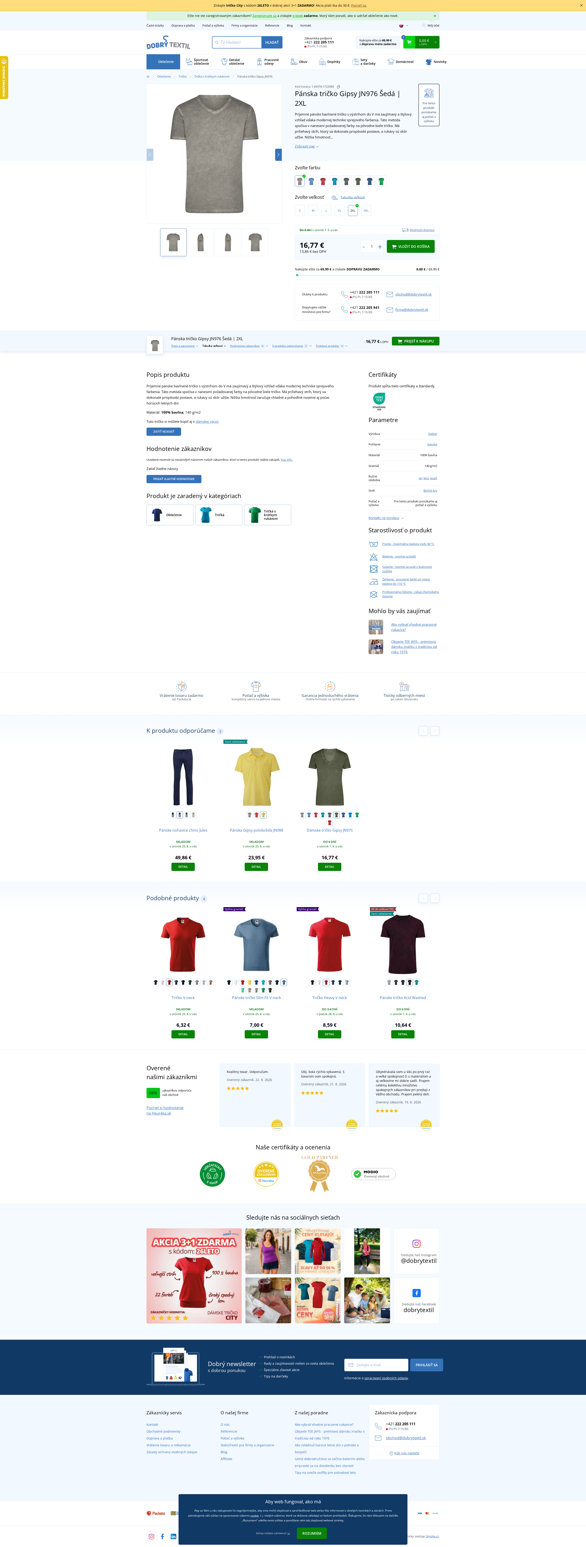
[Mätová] (242, 990)
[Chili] (329, 822)
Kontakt (305, 25)
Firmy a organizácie (244, 25)
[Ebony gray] (270, 990)
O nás (225, 1424)
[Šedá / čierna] (389, 982)
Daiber (432, 434)
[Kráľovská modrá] (176, 982)
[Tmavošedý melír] (197, 982)
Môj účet (434, 25)
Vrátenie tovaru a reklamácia (168, 1445)
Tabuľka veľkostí (353, 197)
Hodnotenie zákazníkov (246, 346)
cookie (254, 1515)
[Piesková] (210, 982)
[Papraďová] (381, 180)
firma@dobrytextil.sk (411, 309)
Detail (183, 867)
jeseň (433, 478)
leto (426, 478)
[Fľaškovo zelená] (190, 982)
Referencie (272, 25)
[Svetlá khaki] (249, 990)
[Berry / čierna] (410, 982)
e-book (298, 15)
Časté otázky (155, 25)
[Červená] (323, 180)
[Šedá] (300, 180)
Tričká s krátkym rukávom (212, 76)
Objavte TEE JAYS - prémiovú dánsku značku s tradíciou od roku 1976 (414, 646)
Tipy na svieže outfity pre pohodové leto (325, 1472)
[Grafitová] (346, 180)
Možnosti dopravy (422, 230)
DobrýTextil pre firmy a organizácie (247, 1445)
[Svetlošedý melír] (204, 982)
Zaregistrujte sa (264, 15)
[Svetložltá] (263, 815)
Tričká (183, 76)
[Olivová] (358, 180)
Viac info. (287, 460)
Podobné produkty (329, 346)
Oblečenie (164, 76)
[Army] (270, 982)
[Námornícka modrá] (183, 982)
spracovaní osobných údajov (386, 1378)
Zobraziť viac (305, 146)
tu (289, 1533)
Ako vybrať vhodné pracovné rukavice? (324, 1424)
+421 (319, 42)
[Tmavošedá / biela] (396, 982)
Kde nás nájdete (406, 1453)
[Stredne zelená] (263, 990)
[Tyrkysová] (335, 180)
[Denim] (284, 982)
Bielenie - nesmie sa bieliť (399, 556)
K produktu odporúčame (289, 346)
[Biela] (162, 982)
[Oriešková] (193, 815)
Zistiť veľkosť (163, 432)
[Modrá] (311, 180)
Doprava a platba (183, 25)
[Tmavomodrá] (179, 815)
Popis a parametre (183, 346)
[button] (278, 155)
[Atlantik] (350, 815)
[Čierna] (173, 815)
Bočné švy (430, 490)
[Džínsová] (370, 180)
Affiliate (226, 1459)
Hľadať (272, 42)
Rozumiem (311, 1533)
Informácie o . (376, 1378)
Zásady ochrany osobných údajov (171, 1452)
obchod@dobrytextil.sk (413, 294)
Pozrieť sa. (359, 5)
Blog (290, 25)
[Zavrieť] (581, 5)
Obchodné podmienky (163, 1431)
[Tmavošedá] (186, 815)
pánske (432, 444)
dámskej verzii (207, 421)
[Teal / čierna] (416, 982)
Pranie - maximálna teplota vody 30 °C (408, 544)
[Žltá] (249, 982)
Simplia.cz (432, 1536)
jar (420, 478)
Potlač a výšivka (213, 25)
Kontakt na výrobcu (384, 517)
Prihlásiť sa (427, 1365)
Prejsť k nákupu (418, 341)
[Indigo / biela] (403, 982)
